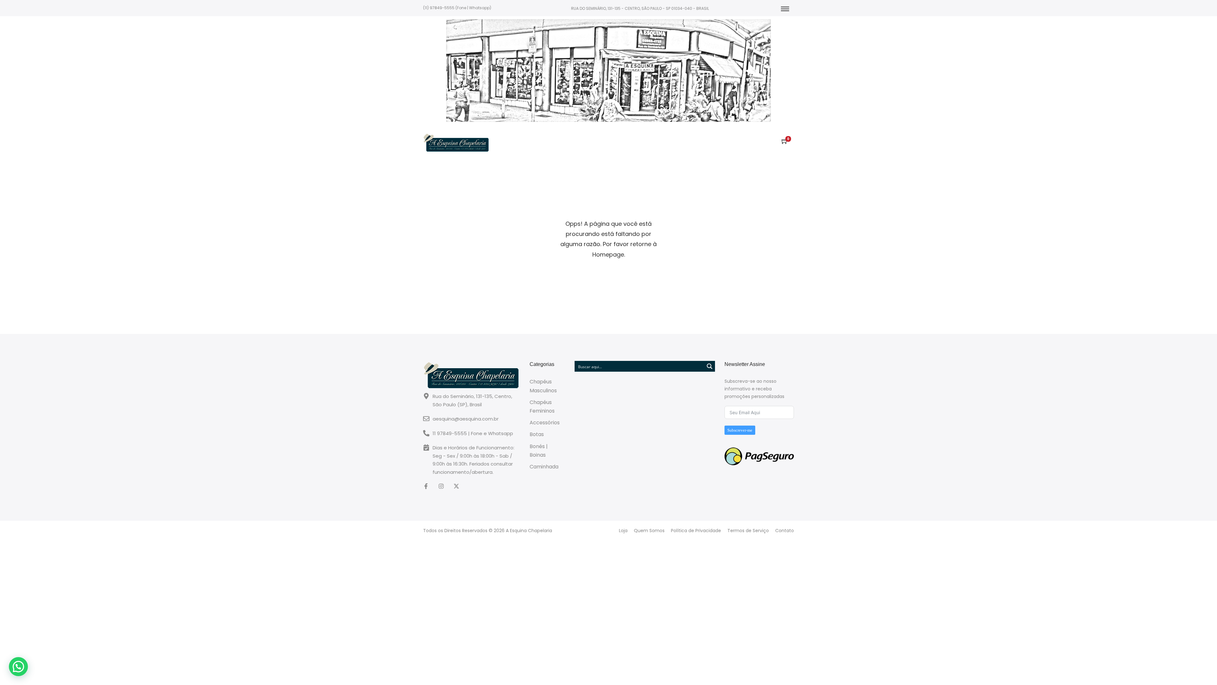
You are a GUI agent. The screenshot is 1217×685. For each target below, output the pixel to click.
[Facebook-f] (426, 486)
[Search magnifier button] (709, 366)
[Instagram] (441, 486)
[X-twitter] (456, 486)
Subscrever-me (739, 430)
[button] (18, 666)
